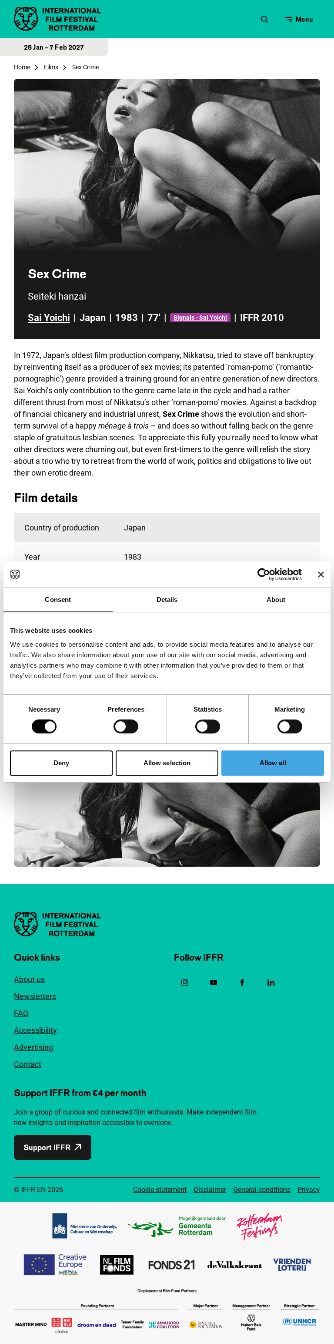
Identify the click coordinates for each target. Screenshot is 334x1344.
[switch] (126, 726)
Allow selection (167, 763)
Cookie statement (160, 1189)
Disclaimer (210, 1189)
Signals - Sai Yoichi (200, 317)
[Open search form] (264, 19)
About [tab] (276, 599)
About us (29, 979)
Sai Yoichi (49, 317)
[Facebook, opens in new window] (242, 982)
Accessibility (35, 1030)
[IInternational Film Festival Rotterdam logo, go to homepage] (57, 19)
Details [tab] (167, 599)
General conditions (262, 1189)
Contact (27, 1064)
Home (22, 67)
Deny (61, 763)
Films (51, 67)
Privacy (308, 1189)
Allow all (273, 763)
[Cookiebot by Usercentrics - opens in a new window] (264, 574)
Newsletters (35, 996)
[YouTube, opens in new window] (213, 982)
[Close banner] (321, 574)
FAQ (21, 1013)
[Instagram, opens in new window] (185, 982)
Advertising (33, 1047)
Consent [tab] (58, 599)
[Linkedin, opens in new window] (271, 982)
